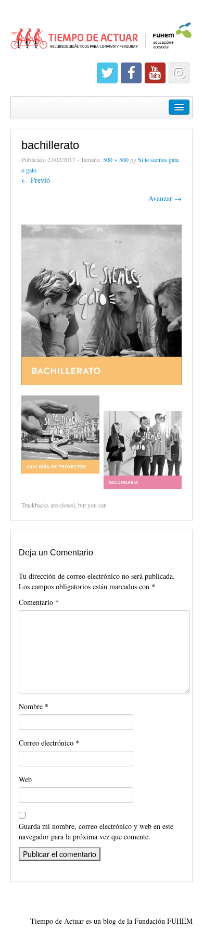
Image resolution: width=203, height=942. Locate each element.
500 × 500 (116, 159)
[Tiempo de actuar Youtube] (155, 73)
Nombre (33, 706)
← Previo (35, 180)
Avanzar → (165, 198)
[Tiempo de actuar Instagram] (179, 73)
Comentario (39, 602)
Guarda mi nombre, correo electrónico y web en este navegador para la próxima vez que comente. (96, 831)
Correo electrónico (49, 743)
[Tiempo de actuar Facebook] (131, 73)
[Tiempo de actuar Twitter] (107, 73)
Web (25, 779)
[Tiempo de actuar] (101, 31)
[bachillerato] (101, 303)
